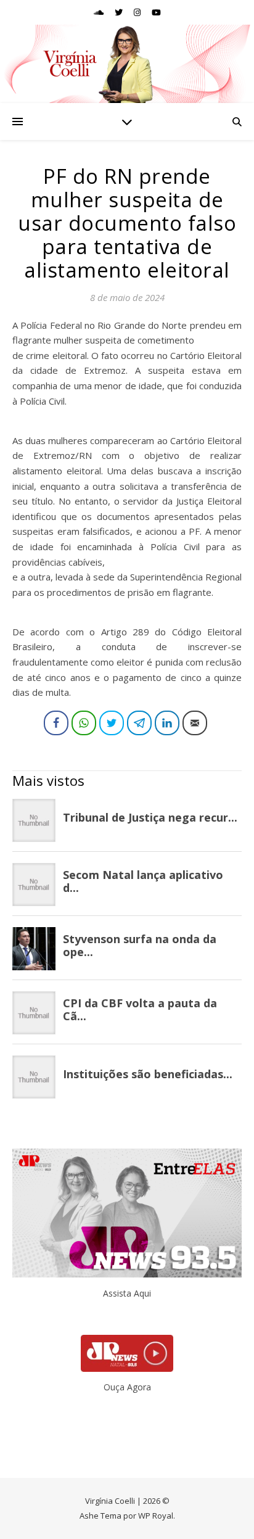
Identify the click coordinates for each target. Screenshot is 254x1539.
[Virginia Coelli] (127, 64)
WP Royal (155, 1515)
